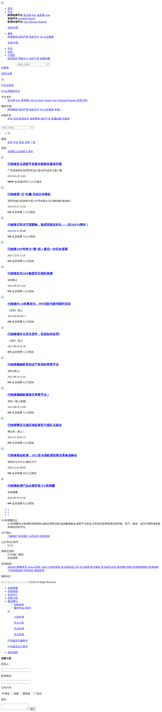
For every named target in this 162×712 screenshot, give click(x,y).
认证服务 (49, 36)
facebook (23, 18)
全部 (10, 142)
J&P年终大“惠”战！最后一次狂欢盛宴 (38, 249)
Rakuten (42, 21)
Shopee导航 (34, 567)
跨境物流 (13, 36)
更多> (58, 109)
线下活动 (28, 151)
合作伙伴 (34, 536)
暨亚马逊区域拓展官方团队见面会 (35, 425)
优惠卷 (66, 118)
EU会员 (5, 91)
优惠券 (5, 67)
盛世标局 (39, 570)
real (25, 21)
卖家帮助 (35, 118)
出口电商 (84, 567)
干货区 (11, 55)
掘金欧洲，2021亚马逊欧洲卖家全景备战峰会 (42, 455)
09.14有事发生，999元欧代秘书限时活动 (39, 303)
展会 (7, 693)
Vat (41, 36)
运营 (27, 142)
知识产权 (23, 36)
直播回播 (45, 58)
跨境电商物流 (140, 567)
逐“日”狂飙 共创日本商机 (29, 194)
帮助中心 (23, 58)
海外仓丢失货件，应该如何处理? (34, 334)
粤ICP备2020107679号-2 (14, 582)
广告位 (38, 693)
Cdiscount (33, 21)
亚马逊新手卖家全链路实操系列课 (35, 164)
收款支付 (34, 36)
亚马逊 (27, 15)
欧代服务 (95, 567)
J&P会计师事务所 (17, 567)
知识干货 (34, 58)
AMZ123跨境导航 (50, 567)
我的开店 (15, 91)
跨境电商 (153, 567)
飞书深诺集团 (15, 570)
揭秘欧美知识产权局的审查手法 (33, 364)
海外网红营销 (124, 567)
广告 (32, 142)
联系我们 (23, 536)
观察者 (26, 693)
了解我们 (13, 536)
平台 (10, 11)
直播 (16, 693)
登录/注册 (6, 73)
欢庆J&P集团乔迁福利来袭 (30, 273)
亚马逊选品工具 (70, 567)
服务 (10, 33)
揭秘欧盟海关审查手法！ (29, 394)
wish (47, 15)
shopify (32, 18)
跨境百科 (13, 58)
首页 (10, 8)
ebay (34, 15)
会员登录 (9, 85)
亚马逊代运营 (108, 567)
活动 (10, 52)
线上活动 (18, 151)
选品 (21, 142)
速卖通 (41, 15)
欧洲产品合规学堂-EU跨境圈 (31, 485)
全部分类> (13, 27)
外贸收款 (28, 570)
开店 (10, 48)
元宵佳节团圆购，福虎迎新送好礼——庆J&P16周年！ (48, 224)
